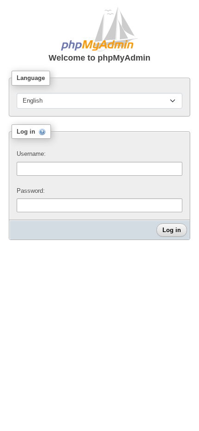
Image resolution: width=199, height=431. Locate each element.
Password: (31, 190)
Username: (31, 153)
